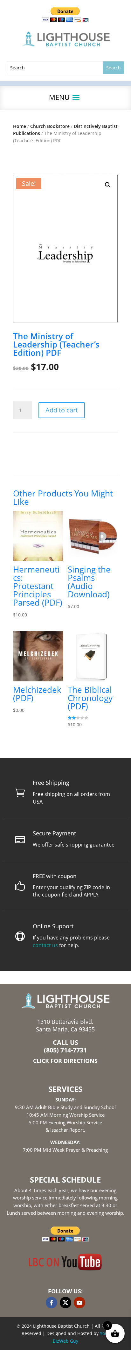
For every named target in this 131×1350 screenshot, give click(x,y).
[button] (108, 185)
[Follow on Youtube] (79, 1302)
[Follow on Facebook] (51, 1302)
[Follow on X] (65, 1302)
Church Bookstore (50, 126)
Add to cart (61, 410)
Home (19, 126)
